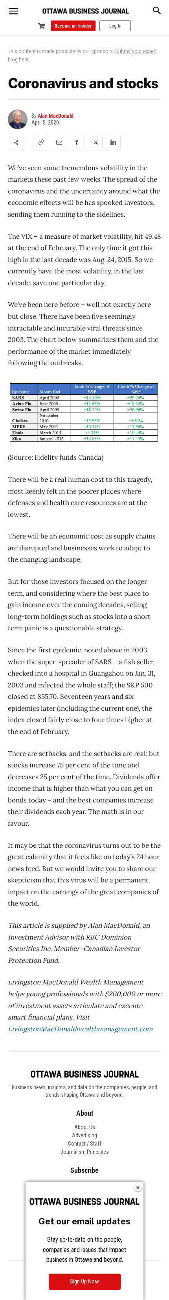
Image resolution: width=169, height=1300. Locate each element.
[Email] (58, 142)
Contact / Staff (84, 1143)
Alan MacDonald (55, 116)
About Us (84, 1127)
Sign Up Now (84, 1281)
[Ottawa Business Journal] (85, 11)
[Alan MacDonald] (19, 119)
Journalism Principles (85, 1152)
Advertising (84, 1135)
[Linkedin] (113, 142)
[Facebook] (76, 142)
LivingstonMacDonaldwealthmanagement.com (80, 1029)
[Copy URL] (40, 142)
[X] (95, 142)
